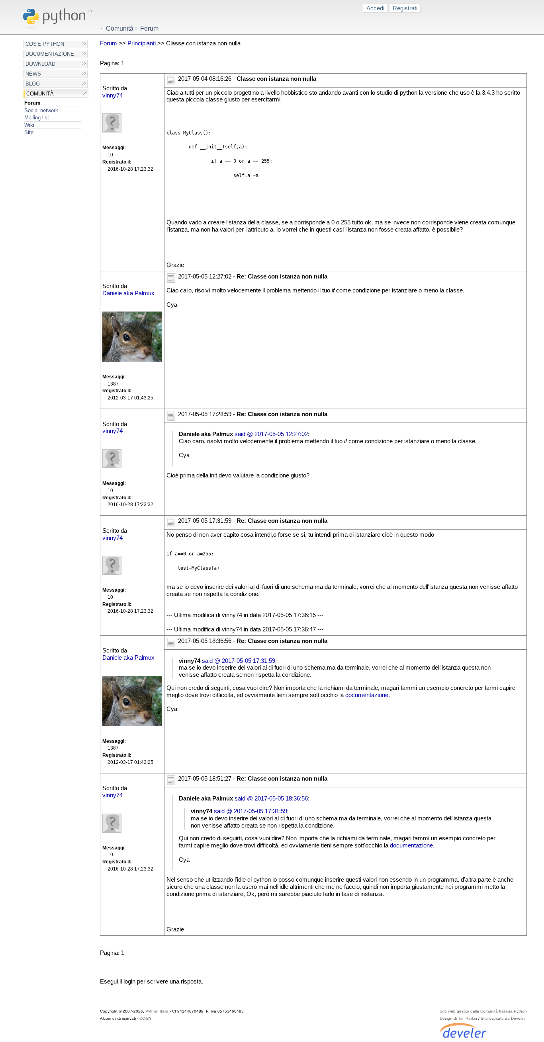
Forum (32, 103)
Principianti (141, 43)
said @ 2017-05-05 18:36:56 (271, 798)
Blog (32, 84)
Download (40, 64)
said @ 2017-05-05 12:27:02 (271, 434)
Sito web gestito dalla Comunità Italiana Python (483, 1011)
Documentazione (49, 54)
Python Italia (156, 1011)
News (33, 74)
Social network (41, 110)
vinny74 (112, 95)
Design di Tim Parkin (458, 1018)
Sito (28, 132)
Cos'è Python (44, 44)
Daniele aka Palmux (128, 293)
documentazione (366, 695)
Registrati (405, 8)
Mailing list (36, 118)
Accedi (375, 8)
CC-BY (145, 1018)
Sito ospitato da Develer (503, 1018)
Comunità (40, 94)
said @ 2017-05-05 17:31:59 (238, 661)
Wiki (29, 125)
